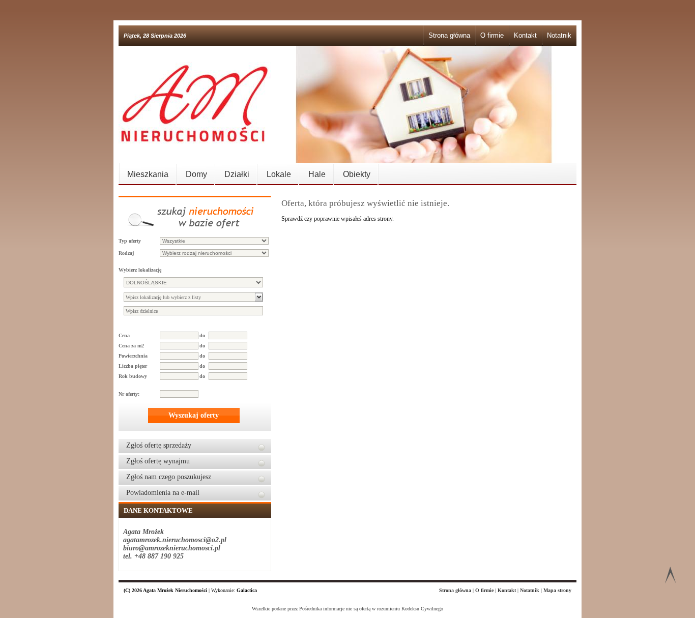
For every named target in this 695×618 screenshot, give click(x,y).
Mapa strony (557, 590)
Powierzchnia (133, 356)
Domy (196, 174)
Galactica (247, 590)
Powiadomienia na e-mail (162, 492)
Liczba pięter (133, 366)
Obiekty (356, 174)
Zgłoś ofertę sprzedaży (158, 445)
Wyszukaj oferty (193, 415)
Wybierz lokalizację (140, 270)
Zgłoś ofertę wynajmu (158, 461)
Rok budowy (133, 376)
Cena (124, 335)
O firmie (492, 35)
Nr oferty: (129, 394)
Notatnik (559, 35)
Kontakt (525, 35)
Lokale (279, 174)
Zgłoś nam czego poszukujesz (168, 477)
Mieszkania (147, 174)
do (202, 335)
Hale (317, 174)
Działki (236, 174)
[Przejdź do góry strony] (670, 577)
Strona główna (449, 35)
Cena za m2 (131, 345)
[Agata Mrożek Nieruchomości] (195, 104)
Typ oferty (130, 241)
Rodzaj (126, 253)
